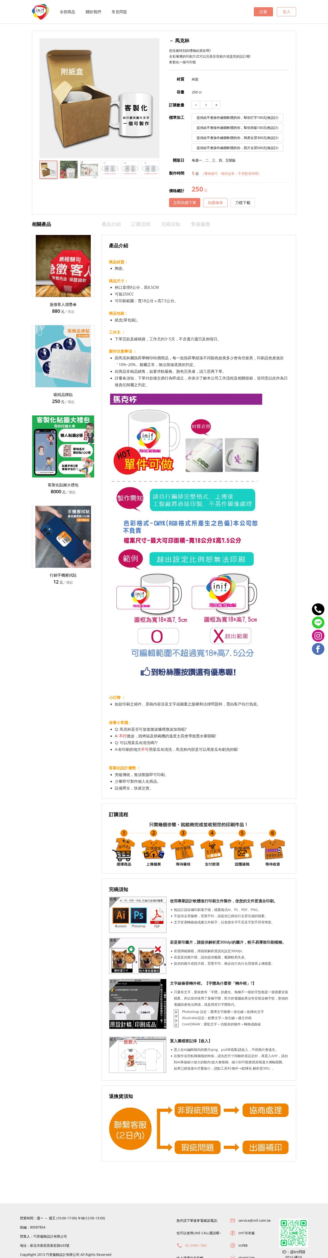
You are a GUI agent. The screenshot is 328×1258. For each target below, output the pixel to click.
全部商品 (67, 11)
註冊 (263, 11)
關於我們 (93, 11)
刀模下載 (242, 202)
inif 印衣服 (246, 1233)
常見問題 (119, 11)
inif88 (243, 1245)
